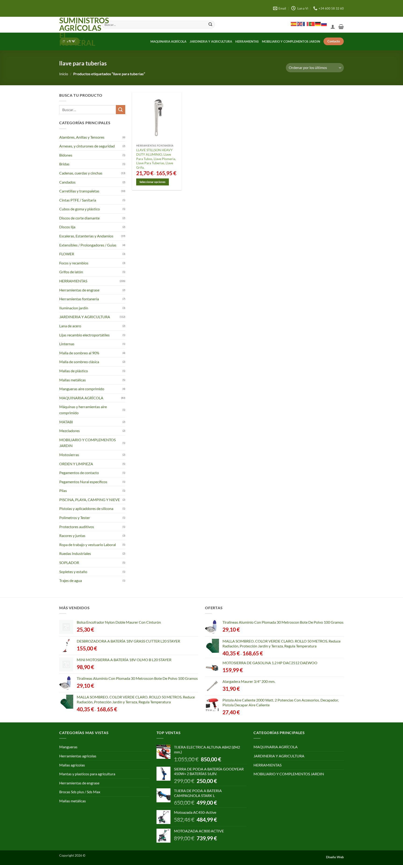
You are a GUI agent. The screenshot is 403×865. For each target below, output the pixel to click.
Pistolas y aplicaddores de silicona (86, 508)
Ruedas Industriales (75, 553)
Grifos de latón (71, 272)
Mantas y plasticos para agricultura (87, 774)
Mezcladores (69, 430)
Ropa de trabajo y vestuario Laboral (87, 544)
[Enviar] (210, 25)
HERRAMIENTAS (247, 41)
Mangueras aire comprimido (81, 388)
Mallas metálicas (72, 380)
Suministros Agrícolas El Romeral (77, 32)
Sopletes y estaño (73, 571)
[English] (300, 24)
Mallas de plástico (73, 371)
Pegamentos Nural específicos (83, 481)
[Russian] (324, 24)
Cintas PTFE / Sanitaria (77, 200)
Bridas (64, 164)
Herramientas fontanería (79, 299)
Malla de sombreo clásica (79, 361)
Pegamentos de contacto (79, 472)
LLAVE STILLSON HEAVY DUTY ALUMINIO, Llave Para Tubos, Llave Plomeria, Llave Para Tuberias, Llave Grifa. (156, 158)
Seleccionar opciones (152, 181)
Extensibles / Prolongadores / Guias (87, 245)
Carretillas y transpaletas (79, 191)
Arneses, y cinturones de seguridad (87, 146)
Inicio (63, 74)
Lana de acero (70, 326)
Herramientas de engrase (79, 290)
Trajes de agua (70, 580)
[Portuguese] (312, 24)
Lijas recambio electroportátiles (84, 335)
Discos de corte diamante (79, 218)
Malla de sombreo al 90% (79, 353)
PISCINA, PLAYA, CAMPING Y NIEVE (89, 499)
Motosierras (69, 454)
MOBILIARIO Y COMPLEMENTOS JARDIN (291, 41)
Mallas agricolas (72, 765)
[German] (318, 24)
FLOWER (66, 254)
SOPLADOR (69, 562)
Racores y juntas (72, 535)
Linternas (66, 344)
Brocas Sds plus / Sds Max (79, 792)
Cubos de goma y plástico (79, 209)
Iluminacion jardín (73, 308)
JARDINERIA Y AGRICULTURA (211, 41)
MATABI (66, 422)
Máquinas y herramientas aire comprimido (83, 409)
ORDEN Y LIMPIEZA (76, 463)
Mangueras (68, 747)
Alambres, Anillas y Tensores (81, 137)
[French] (306, 24)
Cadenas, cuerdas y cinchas (80, 173)
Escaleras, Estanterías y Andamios (86, 236)
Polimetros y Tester (74, 517)
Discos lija (67, 227)
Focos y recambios (73, 263)
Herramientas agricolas (77, 756)
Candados (67, 182)
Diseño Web (335, 857)
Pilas (63, 490)
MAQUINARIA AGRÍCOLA (168, 41)
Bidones (65, 155)
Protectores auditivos (76, 526)
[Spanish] (294, 24)
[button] (332, 26)
